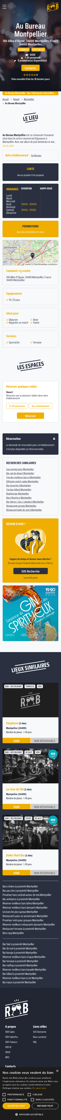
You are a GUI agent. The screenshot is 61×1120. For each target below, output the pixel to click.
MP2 (7, 1057)
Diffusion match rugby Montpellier (22, 481)
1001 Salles (10, 1032)
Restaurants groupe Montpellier (21, 506)
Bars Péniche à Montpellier (19, 498)
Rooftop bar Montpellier (17, 494)
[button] (7, 766)
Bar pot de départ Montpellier (20, 473)
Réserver (30, 416)
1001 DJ (8, 1047)
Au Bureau (36, 155)
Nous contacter (39, 1037)
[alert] (30, 1093)
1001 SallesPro (11, 1037)
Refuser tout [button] (45, 1105)
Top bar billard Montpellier (18, 490)
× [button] (57, 1071)
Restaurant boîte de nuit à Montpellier (24, 510)
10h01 (7, 1052)
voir (16, 740)
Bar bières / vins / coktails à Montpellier (25, 502)
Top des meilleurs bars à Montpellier (23, 477)
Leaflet (28, 264)
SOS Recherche (31, 571)
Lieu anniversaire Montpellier (20, 469)
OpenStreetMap (40, 264)
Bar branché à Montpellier (18, 486)
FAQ (34, 1042)
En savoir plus (39, 1088)
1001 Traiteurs (11, 1042)
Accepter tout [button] (16, 1105)
